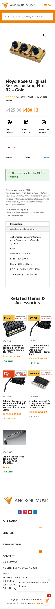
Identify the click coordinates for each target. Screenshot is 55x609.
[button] (44, 35)
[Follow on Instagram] (25, 512)
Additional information (22, 229)
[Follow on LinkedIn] (35, 512)
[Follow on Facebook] (20, 512)
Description (16, 223)
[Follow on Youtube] (30, 512)
